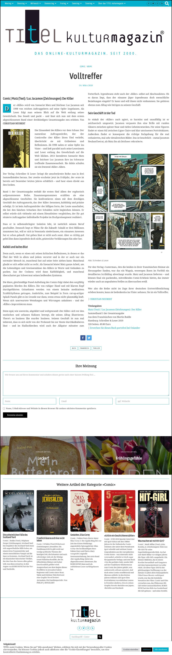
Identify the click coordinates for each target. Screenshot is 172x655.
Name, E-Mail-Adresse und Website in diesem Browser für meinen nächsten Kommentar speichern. (51, 408)
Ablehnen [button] (147, 649)
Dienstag (21, 3)
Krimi (89, 66)
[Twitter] (153, 3)
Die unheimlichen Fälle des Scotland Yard (15, 536)
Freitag (63, 3)
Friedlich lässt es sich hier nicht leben (50, 539)
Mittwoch (35, 3)
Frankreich (84, 348)
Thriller (96, 348)
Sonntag (88, 3)
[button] (100, 637)
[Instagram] (158, 3)
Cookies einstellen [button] (130, 649)
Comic (82, 66)
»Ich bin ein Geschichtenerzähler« (119, 535)
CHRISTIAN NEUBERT (101, 299)
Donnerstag (49, 3)
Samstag (75, 3)
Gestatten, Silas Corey (80, 534)
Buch (74, 348)
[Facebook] (149, 3)
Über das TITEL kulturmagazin (110, 3)
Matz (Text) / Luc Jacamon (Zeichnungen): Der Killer (115, 309)
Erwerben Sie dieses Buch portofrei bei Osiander (115, 327)
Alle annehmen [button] (161, 649)
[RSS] (162, 3)
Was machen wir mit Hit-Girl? (151, 541)
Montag (8, 3)
